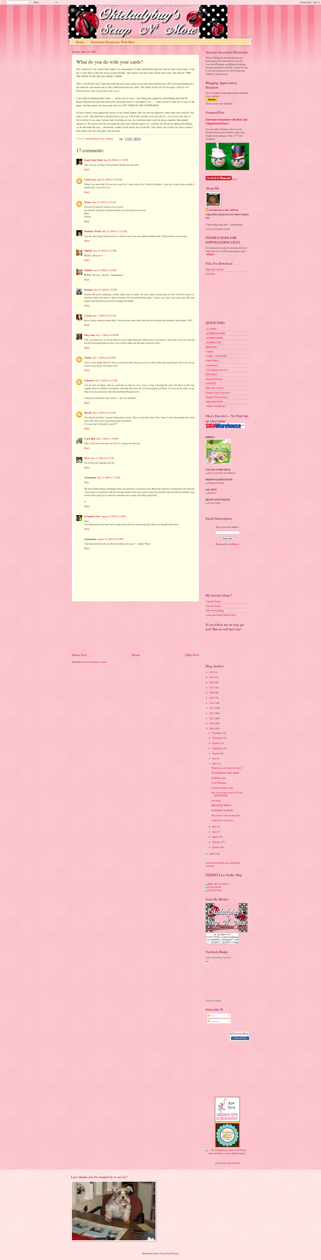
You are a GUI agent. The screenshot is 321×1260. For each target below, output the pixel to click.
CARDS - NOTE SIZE (216, 356)
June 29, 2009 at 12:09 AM (109, 179)
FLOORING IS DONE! (222, 810)
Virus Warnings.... (219, 782)
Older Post (192, 655)
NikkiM (88, 250)
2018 (212, 682)
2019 (212, 677)
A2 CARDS (211, 328)
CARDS (209, 351)
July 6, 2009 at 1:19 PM (107, 438)
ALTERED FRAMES (215, 333)
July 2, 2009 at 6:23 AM (106, 380)
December (217, 732)
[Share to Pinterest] (139, 139)
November (217, 737)
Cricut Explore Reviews (217, 369)
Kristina (88, 289)
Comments (215, 1021)
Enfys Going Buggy (215, 610)
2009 (212, 728)
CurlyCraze (90, 179)
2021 (212, 672)
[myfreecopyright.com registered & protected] (227, 866)
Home (80, 42)
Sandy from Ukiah (93, 160)
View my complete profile (218, 228)
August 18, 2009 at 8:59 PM (110, 539)
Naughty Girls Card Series (218, 392)
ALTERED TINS (213, 342)
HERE (210, 254)
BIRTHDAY (211, 347)
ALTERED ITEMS (214, 337)
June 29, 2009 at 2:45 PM (105, 289)
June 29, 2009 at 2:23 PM (104, 250)
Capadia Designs (213, 601)
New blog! (216, 800)
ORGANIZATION (214, 401)
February (216, 842)
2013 (212, 708)
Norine (87, 202)
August (215, 753)
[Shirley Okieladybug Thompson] (216, 997)
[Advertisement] (135, 627)
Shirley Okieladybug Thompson (218, 958)
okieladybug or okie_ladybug (223, 210)
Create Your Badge (213, 1001)
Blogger (175, 1253)
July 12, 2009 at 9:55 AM (102, 458)
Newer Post (79, 655)
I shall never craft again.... (223, 820)
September (217, 748)
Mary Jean (89, 335)
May (214, 826)
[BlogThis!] (129, 139)
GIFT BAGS (211, 374)
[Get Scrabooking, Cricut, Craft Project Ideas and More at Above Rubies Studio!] (227, 1153)
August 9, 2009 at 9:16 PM (113, 516)
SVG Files (210, 273)
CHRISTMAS (212, 360)
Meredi (87, 412)
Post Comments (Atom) (96, 661)
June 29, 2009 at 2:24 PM (104, 270)
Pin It (234, 179)
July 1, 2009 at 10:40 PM (107, 335)
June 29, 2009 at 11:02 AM (114, 231)
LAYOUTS (211, 383)
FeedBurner (233, 544)
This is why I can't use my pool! (225, 815)
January (216, 847)
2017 (212, 687)
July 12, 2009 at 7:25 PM (108, 477)
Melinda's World (92, 231)
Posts (212, 1015)
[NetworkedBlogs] (239, 1033)
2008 (212, 853)
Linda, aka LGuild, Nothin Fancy (221, 614)
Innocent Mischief (214, 378)
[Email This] (126, 139)
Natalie (87, 357)
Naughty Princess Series (217, 397)
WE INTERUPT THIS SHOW (225, 772)
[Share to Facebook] (136, 139)
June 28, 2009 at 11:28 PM (116, 160)
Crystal (88, 315)
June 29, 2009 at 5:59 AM (104, 202)
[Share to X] (133, 139)
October (216, 743)
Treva (87, 458)
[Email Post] (120, 138)
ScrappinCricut (92, 516)
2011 (212, 718)
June (214, 763)
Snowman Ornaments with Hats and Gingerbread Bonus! (226, 121)
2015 (212, 697)
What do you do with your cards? (226, 767)
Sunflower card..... (219, 777)
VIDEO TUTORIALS (216, 406)
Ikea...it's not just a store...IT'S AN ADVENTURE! (226, 794)
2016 (212, 692)
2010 (212, 723)
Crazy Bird (89, 438)
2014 (212, 702)
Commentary (212, 365)
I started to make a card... (222, 787)
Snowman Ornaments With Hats (113, 42)
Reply (87, 169)
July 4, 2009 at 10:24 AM (104, 412)
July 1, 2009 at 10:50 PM (103, 357)
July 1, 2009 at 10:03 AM (104, 315)
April (215, 831)
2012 (212, 713)
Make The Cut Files (215, 269)
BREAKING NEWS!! (221, 805)
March (215, 836)
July (214, 758)
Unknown (89, 380)
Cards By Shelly (213, 605)
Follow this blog (240, 1038)
